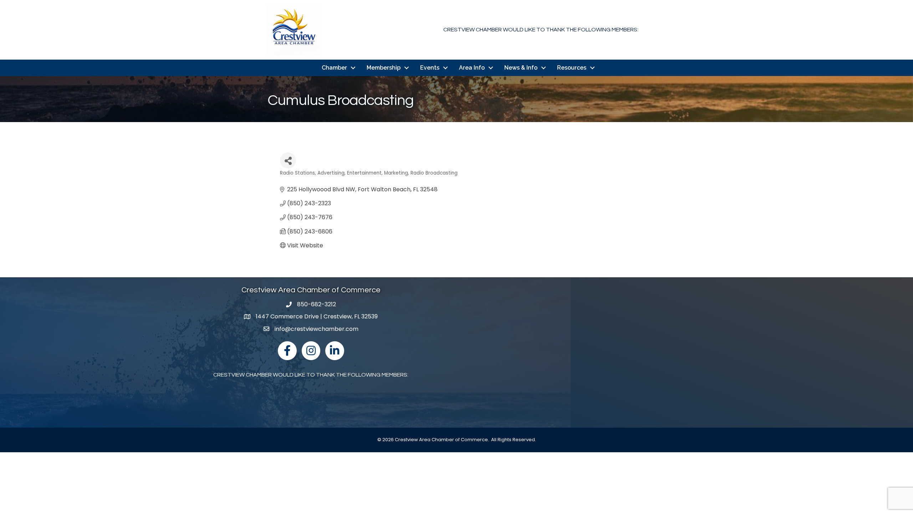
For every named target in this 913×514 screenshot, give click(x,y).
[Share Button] (288, 160)
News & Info (520, 67)
